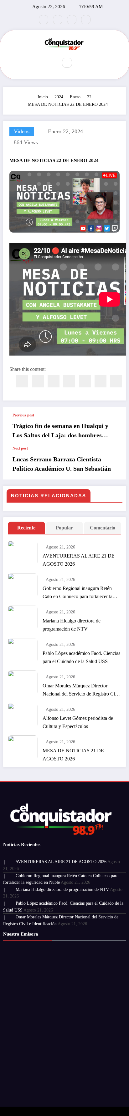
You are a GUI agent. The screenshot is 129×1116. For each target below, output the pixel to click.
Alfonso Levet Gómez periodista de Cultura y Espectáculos (78, 722)
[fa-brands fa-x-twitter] (57, 19)
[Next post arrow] (114, 463)
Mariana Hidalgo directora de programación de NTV (72, 625)
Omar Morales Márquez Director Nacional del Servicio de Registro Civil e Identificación (81, 690)
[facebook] (22, 381)
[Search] (67, 63)
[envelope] (69, 381)
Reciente (26, 527)
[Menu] (49, 62)
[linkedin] (53, 381)
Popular (64, 527)
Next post (20, 448)
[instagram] (71, 19)
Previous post (23, 415)
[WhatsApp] (100, 381)
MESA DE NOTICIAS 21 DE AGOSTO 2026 (73, 754)
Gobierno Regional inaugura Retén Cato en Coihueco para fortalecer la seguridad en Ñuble (77, 593)
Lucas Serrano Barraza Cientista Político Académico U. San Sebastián (62, 464)
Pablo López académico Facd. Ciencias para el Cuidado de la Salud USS (81, 657)
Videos (21, 131)
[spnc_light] (80, 63)
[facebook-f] (43, 19)
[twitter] (38, 381)
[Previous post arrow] (114, 426)
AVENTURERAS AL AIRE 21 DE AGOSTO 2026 (79, 560)
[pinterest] (85, 381)
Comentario (102, 527)
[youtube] (85, 19)
